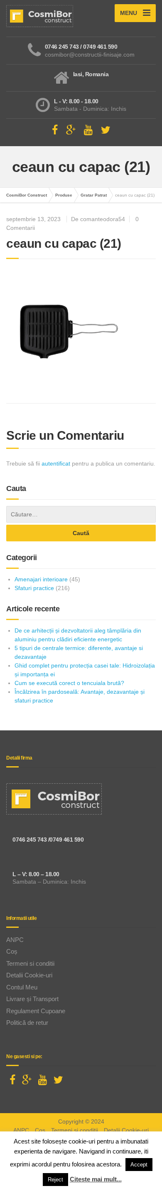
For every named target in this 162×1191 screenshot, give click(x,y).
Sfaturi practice (34, 588)
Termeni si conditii (30, 963)
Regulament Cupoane (35, 1010)
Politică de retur (27, 1022)
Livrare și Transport (32, 998)
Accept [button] (138, 1164)
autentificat (56, 463)
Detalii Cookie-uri (29, 975)
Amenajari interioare (41, 579)
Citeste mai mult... (96, 1179)
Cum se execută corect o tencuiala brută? (69, 683)
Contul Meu (21, 987)
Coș (11, 951)
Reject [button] (55, 1179)
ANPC (15, 939)
